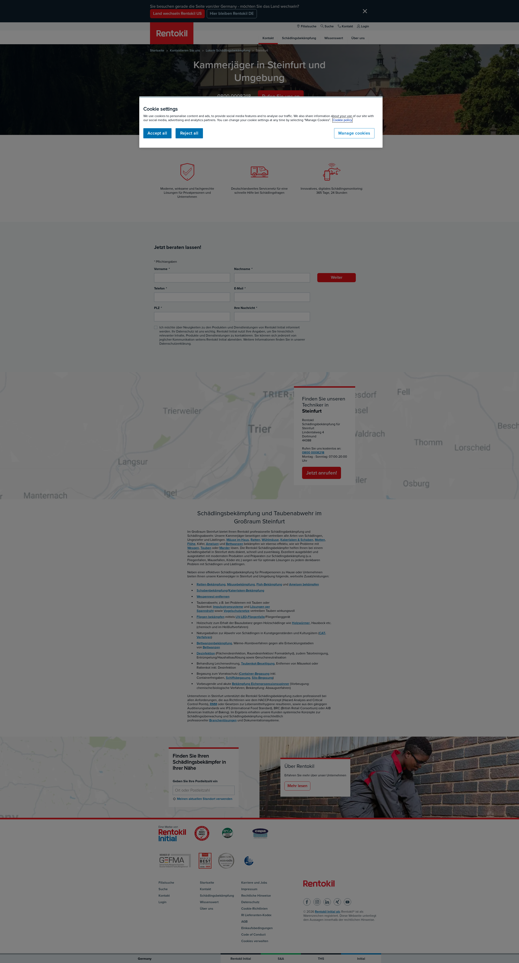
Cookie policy (342, 120)
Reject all (189, 133)
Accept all (157, 133)
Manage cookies (354, 133)
